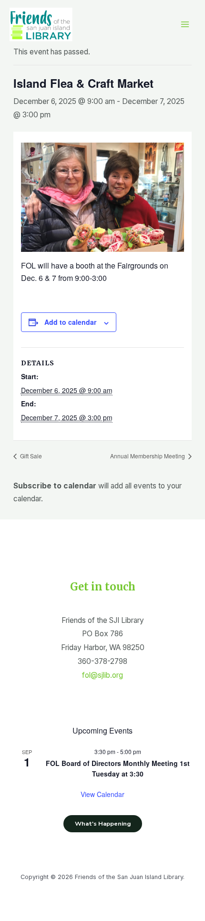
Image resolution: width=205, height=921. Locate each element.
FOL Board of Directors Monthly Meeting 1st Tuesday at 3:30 (118, 768)
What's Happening (103, 823)
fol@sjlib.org (102, 675)
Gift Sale (30, 456)
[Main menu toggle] (185, 24)
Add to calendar (70, 322)
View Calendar (102, 794)
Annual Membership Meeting (148, 456)
